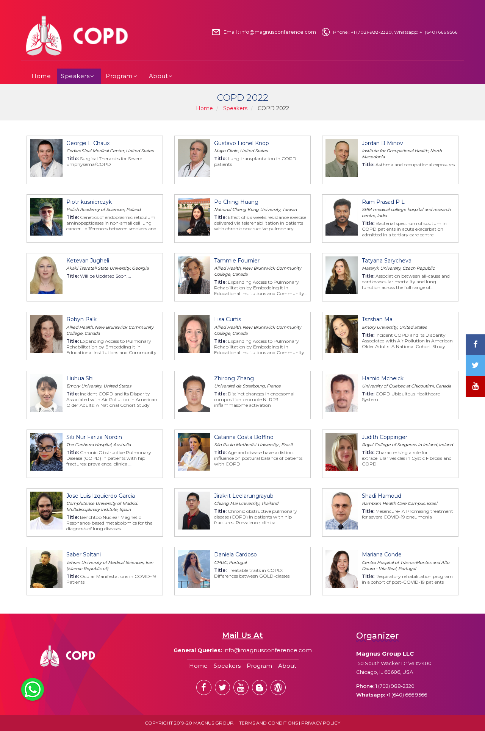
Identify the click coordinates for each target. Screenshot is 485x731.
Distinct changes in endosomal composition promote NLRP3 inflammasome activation (254, 399)
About (158, 76)
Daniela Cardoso (235, 554)
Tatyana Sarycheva (386, 260)
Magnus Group (213, 723)
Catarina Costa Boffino (244, 437)
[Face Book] (203, 687)
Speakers (75, 76)
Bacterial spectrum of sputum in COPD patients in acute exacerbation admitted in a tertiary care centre (404, 228)
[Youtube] (241, 687)
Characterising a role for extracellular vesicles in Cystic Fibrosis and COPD (407, 458)
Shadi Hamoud (381, 495)
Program (119, 76)
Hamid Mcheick (383, 378)
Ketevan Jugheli (87, 260)
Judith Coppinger (384, 437)
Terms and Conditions (268, 723)
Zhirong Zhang (234, 378)
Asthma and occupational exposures (415, 164)
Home (41, 76)
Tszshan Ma (377, 319)
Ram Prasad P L (383, 201)
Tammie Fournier (237, 260)
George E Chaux (88, 143)
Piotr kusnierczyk (89, 201)
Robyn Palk (81, 319)
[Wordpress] (278, 687)
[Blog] (259, 687)
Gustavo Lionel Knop (241, 143)
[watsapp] (32, 689)
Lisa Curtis (227, 319)
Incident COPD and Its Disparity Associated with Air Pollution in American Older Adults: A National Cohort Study (407, 340)
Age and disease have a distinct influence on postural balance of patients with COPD (258, 458)
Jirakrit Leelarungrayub (244, 495)
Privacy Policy (320, 723)
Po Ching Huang (236, 201)
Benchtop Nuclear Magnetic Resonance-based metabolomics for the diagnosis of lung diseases (109, 522)
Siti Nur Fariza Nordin (94, 437)
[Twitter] (222, 687)
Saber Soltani (83, 554)
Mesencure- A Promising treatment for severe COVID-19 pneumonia (407, 514)
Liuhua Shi (80, 378)
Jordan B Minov (382, 143)
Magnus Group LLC (385, 653)
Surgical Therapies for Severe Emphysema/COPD (104, 161)
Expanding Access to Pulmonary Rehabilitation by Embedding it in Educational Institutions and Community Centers (259, 290)
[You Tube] (475, 386)
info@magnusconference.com (278, 32)
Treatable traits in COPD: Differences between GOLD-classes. (252, 573)
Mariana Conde (382, 554)
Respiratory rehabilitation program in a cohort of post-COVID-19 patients (407, 579)
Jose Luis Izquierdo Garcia (100, 495)
